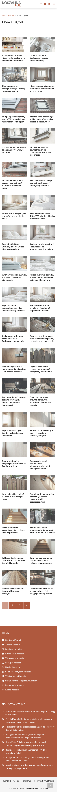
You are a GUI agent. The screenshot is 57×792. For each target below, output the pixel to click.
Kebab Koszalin (12, 690)
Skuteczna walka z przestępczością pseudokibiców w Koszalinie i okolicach (29, 728)
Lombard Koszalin (13, 649)
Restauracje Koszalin (14, 685)
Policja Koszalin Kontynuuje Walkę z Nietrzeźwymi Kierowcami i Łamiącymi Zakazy (28, 720)
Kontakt (7, 781)
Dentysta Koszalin (13, 640)
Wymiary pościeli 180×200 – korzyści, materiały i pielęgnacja (14, 277)
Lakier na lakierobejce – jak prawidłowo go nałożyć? (13, 591)
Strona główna (8, 16)
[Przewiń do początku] (50, 785)
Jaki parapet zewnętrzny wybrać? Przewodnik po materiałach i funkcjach (13, 119)
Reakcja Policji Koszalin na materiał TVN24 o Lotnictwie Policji (26, 751)
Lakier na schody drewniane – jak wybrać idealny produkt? (13, 530)
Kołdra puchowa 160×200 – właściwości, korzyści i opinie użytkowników (42, 277)
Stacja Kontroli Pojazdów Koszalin (21, 681)
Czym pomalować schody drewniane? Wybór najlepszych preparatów (41, 560)
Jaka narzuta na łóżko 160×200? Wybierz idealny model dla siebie (42, 216)
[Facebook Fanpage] (41, 4)
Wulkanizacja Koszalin (15, 676)
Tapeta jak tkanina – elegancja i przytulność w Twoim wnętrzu (14, 463)
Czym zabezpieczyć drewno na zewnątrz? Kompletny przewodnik (41, 369)
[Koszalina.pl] (11, 4)
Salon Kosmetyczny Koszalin (18, 672)
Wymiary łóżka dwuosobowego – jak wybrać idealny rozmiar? (13, 308)
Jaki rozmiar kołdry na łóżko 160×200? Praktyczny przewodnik (13, 338)
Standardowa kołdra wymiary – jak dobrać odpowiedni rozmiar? (40, 308)
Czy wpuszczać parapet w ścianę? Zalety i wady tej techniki (14, 149)
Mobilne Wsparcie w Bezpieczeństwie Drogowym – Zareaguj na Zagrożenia (29, 766)
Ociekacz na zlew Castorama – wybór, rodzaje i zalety (39, 58)
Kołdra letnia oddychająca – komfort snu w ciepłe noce (14, 216)
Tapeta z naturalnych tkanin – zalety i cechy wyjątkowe (12, 433)
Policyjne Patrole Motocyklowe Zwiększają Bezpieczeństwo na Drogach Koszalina (25, 736)
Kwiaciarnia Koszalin (14, 654)
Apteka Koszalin (12, 645)
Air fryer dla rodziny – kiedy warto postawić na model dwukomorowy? (13, 58)
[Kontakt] (45, 4)
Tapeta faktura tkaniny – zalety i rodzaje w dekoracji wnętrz (41, 433)
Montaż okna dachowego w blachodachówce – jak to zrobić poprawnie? (42, 119)
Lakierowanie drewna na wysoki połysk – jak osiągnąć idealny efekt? (41, 591)
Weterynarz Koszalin (14, 658)
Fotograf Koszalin (13, 663)
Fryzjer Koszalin (12, 667)
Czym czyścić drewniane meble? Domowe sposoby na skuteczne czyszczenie (42, 338)
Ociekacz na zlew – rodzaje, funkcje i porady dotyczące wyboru (13, 88)
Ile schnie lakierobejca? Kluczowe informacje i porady (13, 496)
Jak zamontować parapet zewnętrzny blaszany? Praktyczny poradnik (41, 183)
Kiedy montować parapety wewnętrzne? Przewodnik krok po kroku (42, 88)
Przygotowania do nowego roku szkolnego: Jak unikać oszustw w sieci (27, 759)
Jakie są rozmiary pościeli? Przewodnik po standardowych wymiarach (42, 246)
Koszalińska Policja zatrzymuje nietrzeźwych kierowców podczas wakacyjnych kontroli (25, 743)
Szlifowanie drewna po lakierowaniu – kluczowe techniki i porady (13, 560)
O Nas (16, 781)
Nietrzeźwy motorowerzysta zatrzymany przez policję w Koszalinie (30, 713)
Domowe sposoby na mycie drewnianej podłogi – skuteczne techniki (14, 369)
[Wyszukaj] (49, 4)
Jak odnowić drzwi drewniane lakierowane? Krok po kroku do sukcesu (42, 530)
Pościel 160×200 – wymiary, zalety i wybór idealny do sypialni (13, 246)
